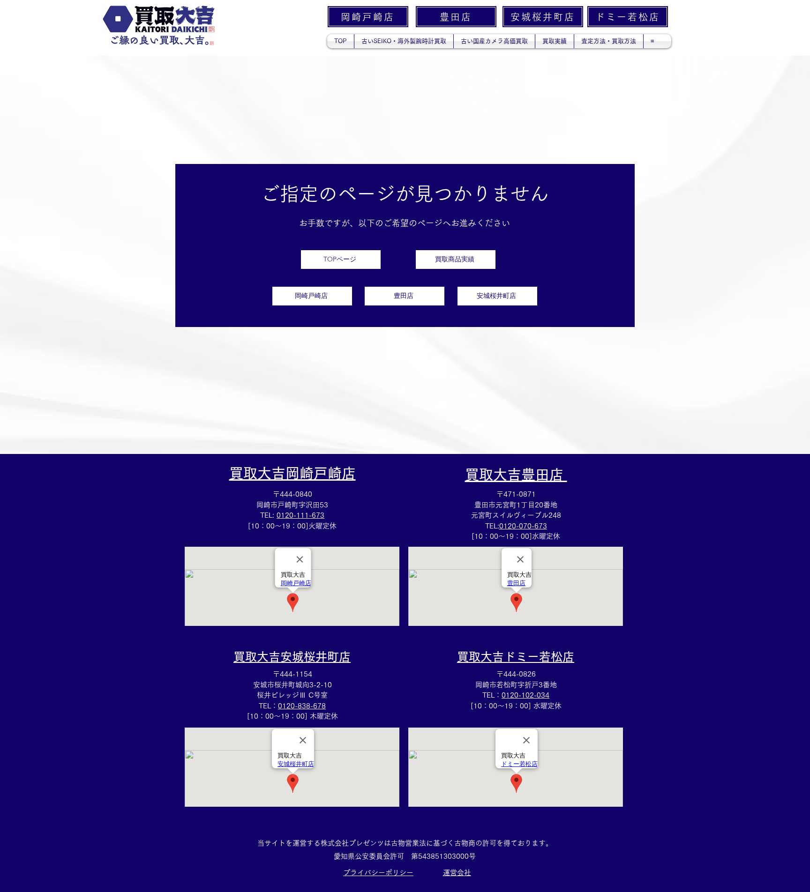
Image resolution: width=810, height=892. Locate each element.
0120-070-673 (523, 525)
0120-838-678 (302, 705)
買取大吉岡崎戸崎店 (292, 473)
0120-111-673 (300, 515)
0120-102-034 (525, 695)
